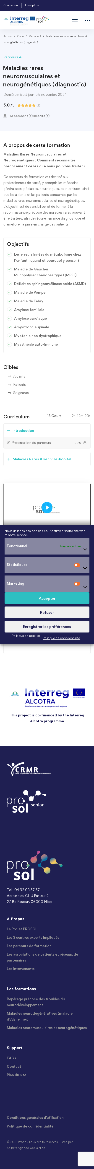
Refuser (47, 612)
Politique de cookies (26, 635)
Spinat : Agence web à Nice (26, 1148)
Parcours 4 (35, 36)
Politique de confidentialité (61, 638)
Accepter (47, 598)
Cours (20, 36)
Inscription (32, 5)
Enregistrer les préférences (47, 626)
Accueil (7, 36)
